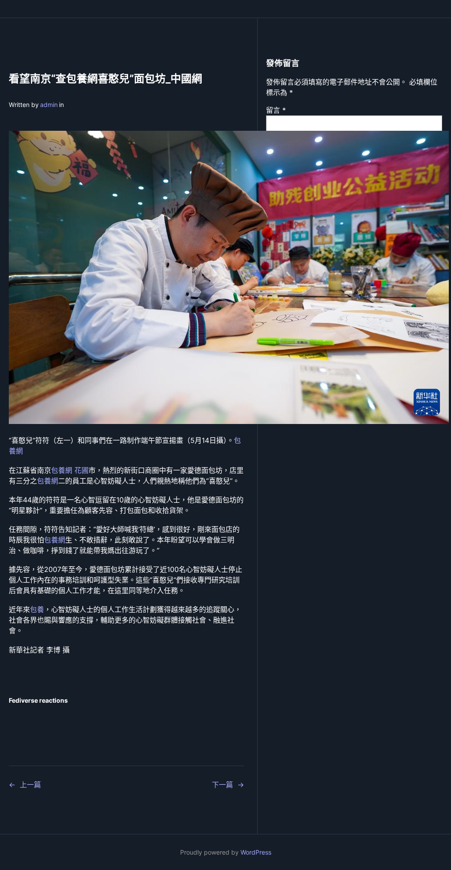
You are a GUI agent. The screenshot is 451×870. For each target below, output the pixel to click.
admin (49, 104)
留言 (276, 110)
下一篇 (222, 784)
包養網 (47, 480)
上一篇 (30, 784)
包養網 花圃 (70, 470)
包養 (37, 609)
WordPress (255, 852)
